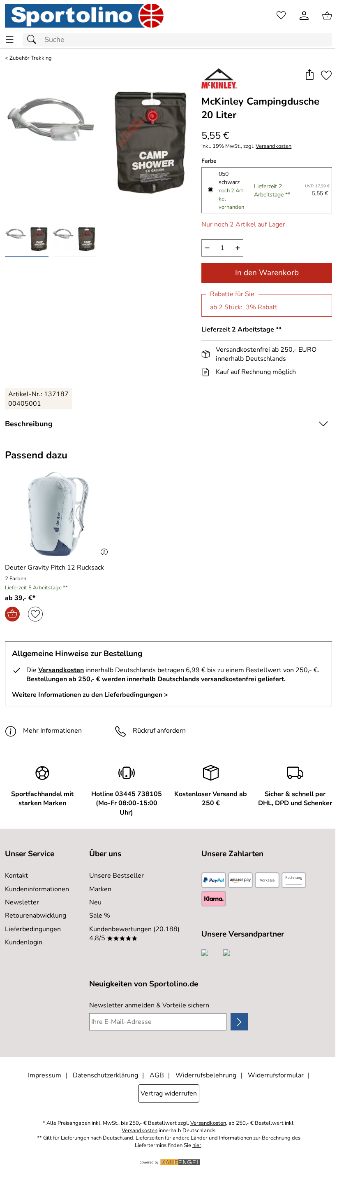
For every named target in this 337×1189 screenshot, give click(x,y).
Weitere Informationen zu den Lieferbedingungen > (90, 694)
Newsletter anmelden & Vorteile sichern (149, 1005)
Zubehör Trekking (30, 58)
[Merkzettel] (281, 16)
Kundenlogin (23, 942)
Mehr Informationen (52, 730)
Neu (95, 902)
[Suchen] (33, 40)
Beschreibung (29, 424)
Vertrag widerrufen (169, 1093)
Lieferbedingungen (33, 929)
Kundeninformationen (37, 889)
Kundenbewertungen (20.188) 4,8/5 (134, 934)
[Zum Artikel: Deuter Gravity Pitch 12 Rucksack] (58, 514)
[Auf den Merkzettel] (326, 75)
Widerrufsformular (276, 1075)
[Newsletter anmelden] (239, 1021)
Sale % (99, 915)
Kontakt (16, 875)
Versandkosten (273, 146)
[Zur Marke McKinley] (219, 78)
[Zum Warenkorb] (327, 16)
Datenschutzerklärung (105, 1075)
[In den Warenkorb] (12, 614)
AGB (157, 1075)
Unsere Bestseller (116, 875)
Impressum (44, 1075)
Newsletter (22, 902)
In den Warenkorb (267, 272)
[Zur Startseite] (84, 15)
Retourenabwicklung (35, 915)
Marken (100, 889)
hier (196, 1145)
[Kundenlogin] (304, 16)
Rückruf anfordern (159, 730)
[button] (309, 75)
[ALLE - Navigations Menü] (10, 40)
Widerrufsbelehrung (205, 1075)
